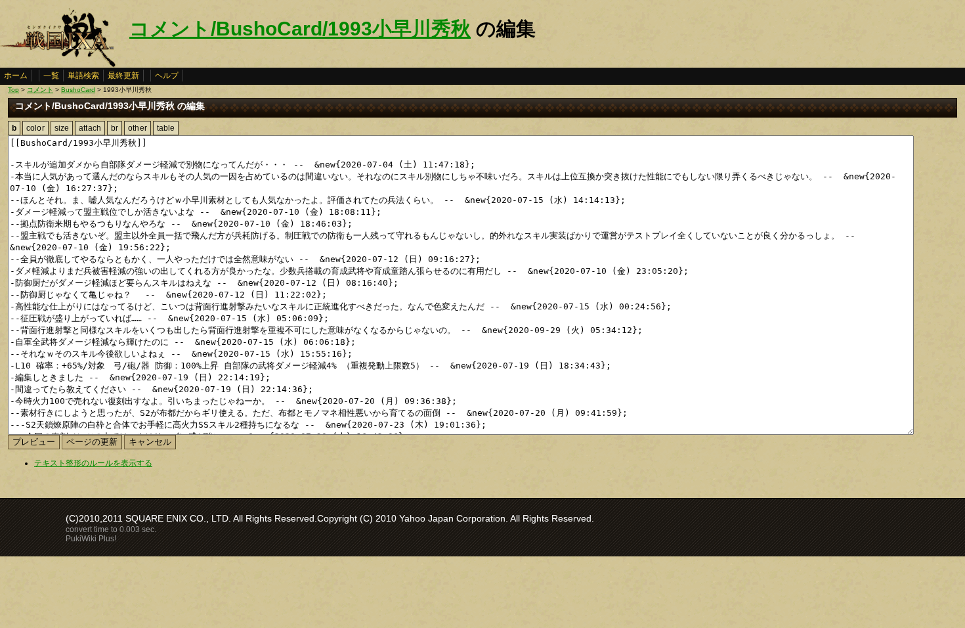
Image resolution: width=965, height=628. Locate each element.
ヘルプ (167, 75)
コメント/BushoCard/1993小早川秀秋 (300, 28)
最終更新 (123, 75)
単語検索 (83, 75)
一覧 (51, 75)
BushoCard (78, 89)
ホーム (16, 75)
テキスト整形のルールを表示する (93, 463)
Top (13, 89)
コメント (40, 89)
